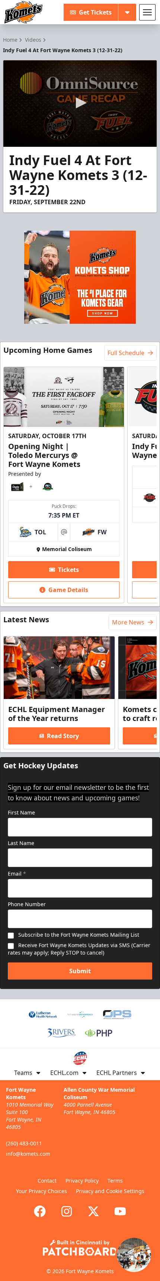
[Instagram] (66, 1211)
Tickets (68, 570)
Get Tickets (95, 12)
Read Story (63, 736)
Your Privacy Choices (41, 1191)
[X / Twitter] (93, 1211)
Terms (115, 1180)
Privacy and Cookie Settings (110, 1191)
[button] (80, 103)
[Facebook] (39, 1211)
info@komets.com (28, 1153)
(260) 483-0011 (24, 1143)
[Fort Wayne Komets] (23, 12)
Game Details (68, 590)
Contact (47, 1180)
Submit (80, 971)
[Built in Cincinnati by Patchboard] (80, 1248)
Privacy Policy (82, 1180)
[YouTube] (120, 1211)
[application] (80, 103)
